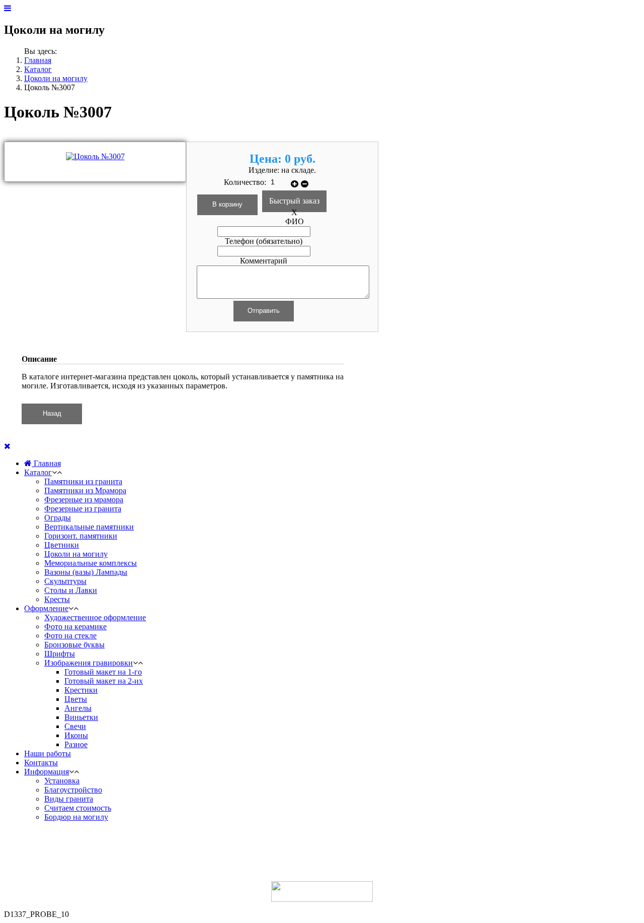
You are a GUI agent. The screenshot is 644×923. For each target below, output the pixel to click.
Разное (76, 744)
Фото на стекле (70, 635)
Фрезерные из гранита (82, 508)
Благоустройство (73, 789)
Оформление (46, 608)
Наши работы (47, 753)
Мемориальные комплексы (90, 563)
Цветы (75, 699)
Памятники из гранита (83, 481)
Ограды (57, 517)
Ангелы (78, 708)
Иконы (76, 735)
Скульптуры (65, 581)
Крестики (81, 690)
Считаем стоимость (77, 808)
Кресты (57, 599)
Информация (46, 771)
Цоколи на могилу (56, 78)
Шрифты (59, 653)
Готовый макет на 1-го (103, 672)
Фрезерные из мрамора (83, 499)
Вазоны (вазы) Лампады (85, 572)
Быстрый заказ (294, 200)
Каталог (38, 69)
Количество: (246, 182)
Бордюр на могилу (76, 817)
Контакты (41, 762)
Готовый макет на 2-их (103, 681)
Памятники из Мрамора (85, 490)
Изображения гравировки (88, 662)
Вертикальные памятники (89, 526)
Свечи (75, 726)
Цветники (61, 545)
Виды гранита (68, 799)
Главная (37, 60)
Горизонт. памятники (80, 536)
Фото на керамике (75, 626)
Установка (61, 780)
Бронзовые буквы (74, 644)
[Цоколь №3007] (95, 156)
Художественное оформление (95, 617)
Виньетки (81, 717)
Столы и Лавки (70, 590)
